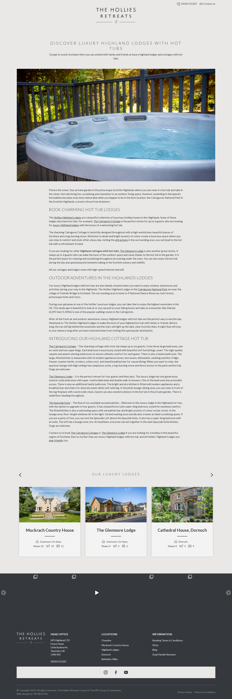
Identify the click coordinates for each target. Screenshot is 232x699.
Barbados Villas (110, 659)
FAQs (155, 645)
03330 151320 (189, 3)
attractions (121, 239)
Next (77, 504)
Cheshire (106, 640)
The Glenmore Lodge (132, 250)
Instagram (105, 672)
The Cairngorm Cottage (106, 221)
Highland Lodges (110, 649)
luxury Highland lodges (66, 225)
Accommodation (76, 22)
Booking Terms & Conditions (168, 640)
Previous (21, 504)
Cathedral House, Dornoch (182, 530)
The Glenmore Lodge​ (116, 530)
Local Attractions (156, 22)
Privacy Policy (185, 692)
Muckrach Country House (50, 530)
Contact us (209, 3)
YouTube (126, 672)
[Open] (19, 592)
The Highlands (45, 23)
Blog (155, 649)
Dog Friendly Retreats (164, 654)
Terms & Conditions (204, 692)
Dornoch (106, 654)
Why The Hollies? (187, 23)
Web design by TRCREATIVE (32, 693)
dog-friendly (56, 440)
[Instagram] (35, 609)
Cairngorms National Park (152, 289)
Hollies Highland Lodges (67, 217)
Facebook (116, 672)
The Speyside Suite (59, 402)
